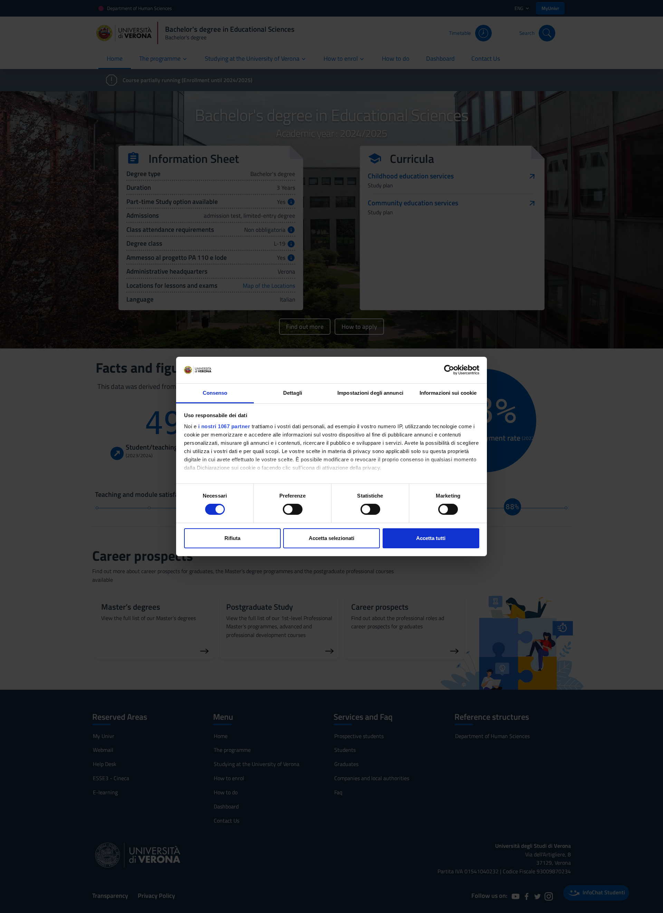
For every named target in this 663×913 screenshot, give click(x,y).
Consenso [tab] (215, 393)
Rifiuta (232, 538)
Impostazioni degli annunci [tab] (370, 393)
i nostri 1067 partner (224, 426)
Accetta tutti (430, 538)
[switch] (292, 509)
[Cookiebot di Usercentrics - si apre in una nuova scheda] (449, 370)
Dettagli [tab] (292, 393)
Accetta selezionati (331, 538)
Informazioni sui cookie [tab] (448, 393)
